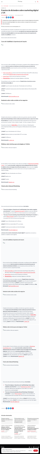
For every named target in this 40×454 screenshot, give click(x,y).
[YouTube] (38, 447)
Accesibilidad (16, 433)
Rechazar (30, 450)
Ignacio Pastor (6, 76)
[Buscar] (38, 2)
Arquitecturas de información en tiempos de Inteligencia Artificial (32, 428)
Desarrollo (2, 431)
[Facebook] (29, 447)
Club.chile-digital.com (13, 229)
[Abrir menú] (2, 2)
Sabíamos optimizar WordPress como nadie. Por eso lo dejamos (6, 428)
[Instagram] (36, 447)
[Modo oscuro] (35, 2)
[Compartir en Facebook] (6, 17)
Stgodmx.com (11, 182)
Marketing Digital (4, 15)
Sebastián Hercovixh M (19, 211)
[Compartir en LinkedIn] (11, 17)
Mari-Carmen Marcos (7, 72)
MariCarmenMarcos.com (14, 96)
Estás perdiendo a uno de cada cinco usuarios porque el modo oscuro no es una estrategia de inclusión (19, 429)
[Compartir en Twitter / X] (9, 17)
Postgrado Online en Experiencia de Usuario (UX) (18, 74)
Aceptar (35, 450)
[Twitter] (31, 447)
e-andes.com (11, 140)
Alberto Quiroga (10, 216)
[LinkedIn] (33, 447)
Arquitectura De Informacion (31, 431)
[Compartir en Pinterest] (13, 17)
